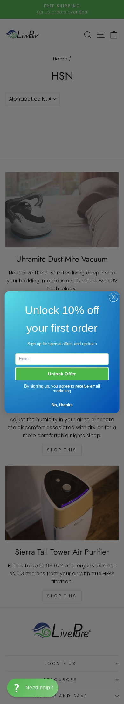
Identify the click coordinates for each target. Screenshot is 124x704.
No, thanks (62, 404)
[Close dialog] (114, 297)
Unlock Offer (62, 373)
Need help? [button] (39, 687)
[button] (32, 688)
